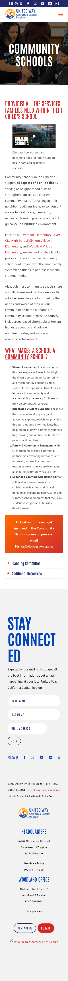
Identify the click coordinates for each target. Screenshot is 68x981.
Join (14, 741)
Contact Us (24, 928)
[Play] (34, 136)
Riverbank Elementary (35, 234)
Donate (46, 928)
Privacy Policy (33, 790)
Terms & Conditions (51, 790)
